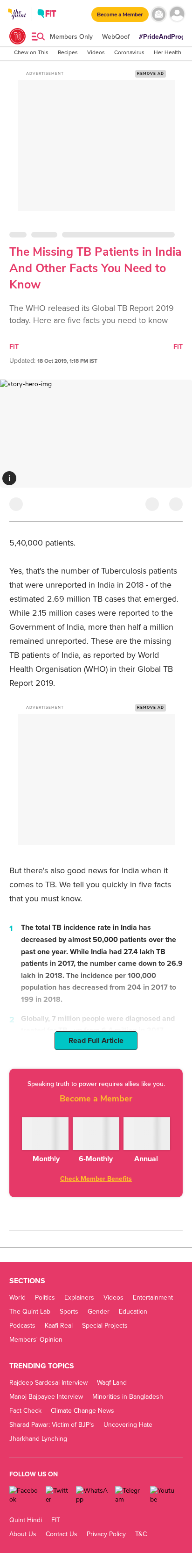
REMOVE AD (150, 73)
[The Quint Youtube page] (163, 1495)
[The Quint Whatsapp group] (92, 1495)
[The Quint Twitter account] (57, 1495)
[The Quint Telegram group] (129, 1495)
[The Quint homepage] (17, 22)
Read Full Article (96, 1040)
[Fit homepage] (47, 15)
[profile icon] (177, 14)
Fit (178, 347)
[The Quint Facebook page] (24, 1495)
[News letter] (159, 14)
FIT (14, 347)
